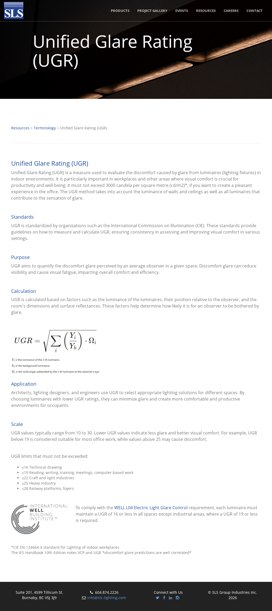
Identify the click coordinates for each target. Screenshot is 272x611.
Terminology (45, 127)
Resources (206, 10)
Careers (231, 10)
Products (120, 10)
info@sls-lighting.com (106, 597)
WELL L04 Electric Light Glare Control (151, 508)
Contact (254, 10)
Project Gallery (152, 10)
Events (181, 10)
